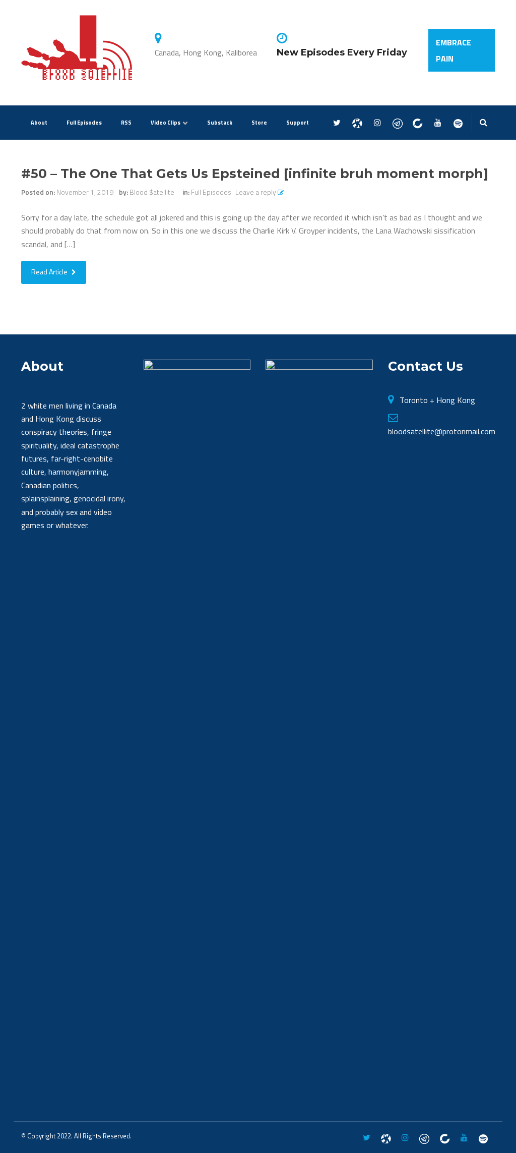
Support (297, 123)
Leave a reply (256, 192)
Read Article (50, 271)
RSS (126, 123)
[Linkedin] (417, 123)
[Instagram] (377, 123)
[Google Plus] (397, 123)
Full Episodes (84, 123)
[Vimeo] (457, 123)
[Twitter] (337, 123)
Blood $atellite (152, 192)
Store (259, 123)
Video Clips (165, 123)
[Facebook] (357, 123)
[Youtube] (437, 123)
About (39, 123)
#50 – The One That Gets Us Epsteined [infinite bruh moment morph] (254, 173)
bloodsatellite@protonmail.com (441, 431)
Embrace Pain (453, 50)
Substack (219, 123)
